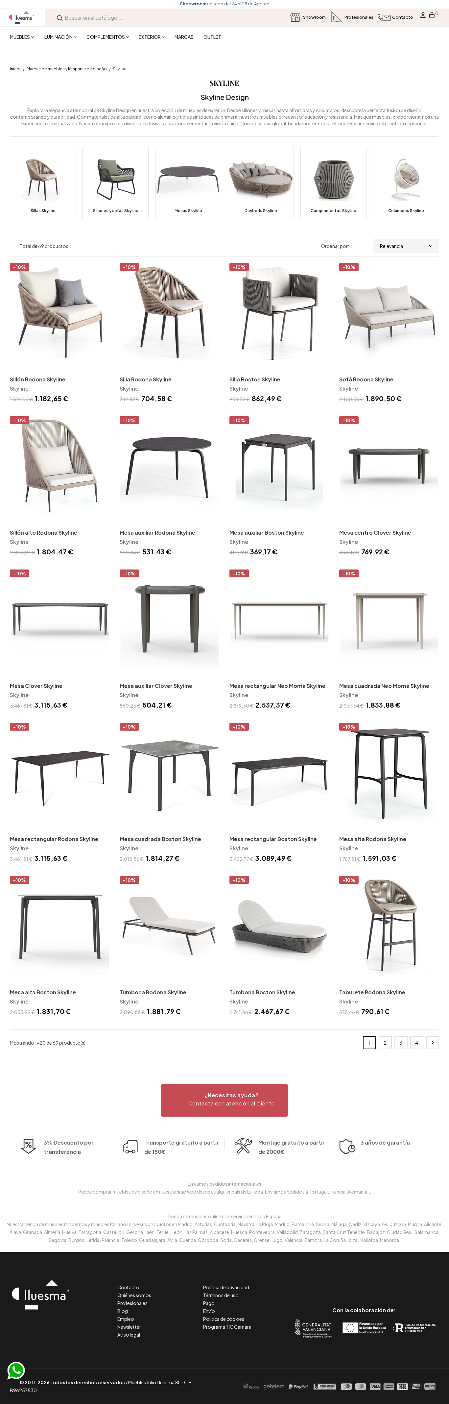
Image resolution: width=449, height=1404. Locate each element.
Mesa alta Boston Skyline (43, 992)
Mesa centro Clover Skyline (375, 532)
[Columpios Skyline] (406, 183)
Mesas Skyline (188, 210)
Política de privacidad (226, 1287)
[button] (224, 1100)
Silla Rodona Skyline (146, 379)
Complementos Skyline (333, 210)
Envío (209, 1311)
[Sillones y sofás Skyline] (116, 183)
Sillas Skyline (43, 210)
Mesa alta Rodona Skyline (372, 838)
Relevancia (391, 246)
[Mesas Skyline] (188, 183)
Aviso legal (128, 1335)
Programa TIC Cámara (227, 1327)
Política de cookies (223, 1319)
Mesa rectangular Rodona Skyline (54, 838)
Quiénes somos (134, 1295)
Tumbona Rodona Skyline (153, 992)
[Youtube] (394, 1282)
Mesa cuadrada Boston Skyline (160, 838)
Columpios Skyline (406, 210)
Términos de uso (221, 1295)
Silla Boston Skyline (254, 379)
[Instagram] (379, 1282)
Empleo (125, 1319)
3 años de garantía (385, 1142)
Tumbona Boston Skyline (262, 992)
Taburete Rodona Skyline (372, 992)
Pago (209, 1303)
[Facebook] (334, 1282)
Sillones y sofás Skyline (115, 210)
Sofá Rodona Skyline (366, 379)
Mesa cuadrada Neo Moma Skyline (384, 685)
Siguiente (432, 1042)
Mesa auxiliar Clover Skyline (156, 685)
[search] (60, 17)
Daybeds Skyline (261, 210)
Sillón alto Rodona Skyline (43, 532)
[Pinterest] (349, 1282)
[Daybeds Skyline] (261, 183)
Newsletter (129, 1327)
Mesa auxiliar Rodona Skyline (157, 532)
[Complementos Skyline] (333, 183)
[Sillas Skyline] (43, 183)
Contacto (128, 1287)
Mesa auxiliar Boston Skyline (266, 532)
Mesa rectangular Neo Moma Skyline (277, 685)
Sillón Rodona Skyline (37, 379)
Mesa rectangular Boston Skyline (273, 838)
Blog (122, 1311)
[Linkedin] (364, 1282)
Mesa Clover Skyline (36, 685)
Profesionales (132, 1303)
